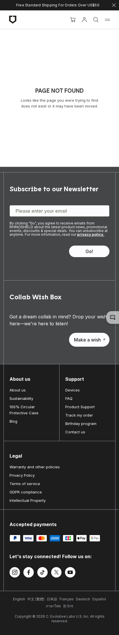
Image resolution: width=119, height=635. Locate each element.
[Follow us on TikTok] (42, 573)
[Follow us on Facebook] (28, 573)
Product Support (80, 406)
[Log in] (84, 19)
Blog (13, 421)
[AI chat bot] (113, 317)
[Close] (114, 5)
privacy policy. (90, 234)
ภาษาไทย (53, 606)
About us (18, 390)
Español (99, 599)
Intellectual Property (28, 500)
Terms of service (25, 483)
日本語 (52, 599)
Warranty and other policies (35, 467)
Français (67, 599)
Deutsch (83, 599)
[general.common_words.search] (96, 19)
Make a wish (87, 340)
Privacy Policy (22, 475)
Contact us (75, 432)
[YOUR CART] (73, 19)
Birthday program (80, 423)
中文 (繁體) (35, 599)
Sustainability (21, 398)
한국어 (68, 606)
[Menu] (107, 19)
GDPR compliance (26, 492)
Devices (72, 390)
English (19, 599)
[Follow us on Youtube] (70, 573)
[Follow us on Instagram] (15, 573)
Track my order (79, 415)
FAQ (68, 398)
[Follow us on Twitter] (56, 573)
